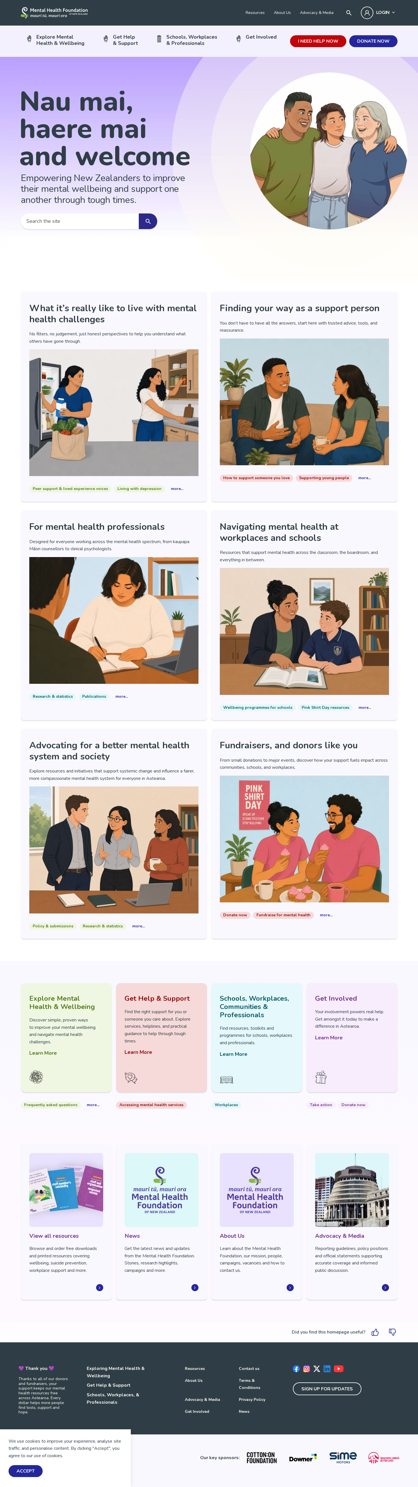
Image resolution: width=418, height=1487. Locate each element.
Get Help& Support (125, 40)
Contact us (249, 1368)
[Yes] (375, 1332)
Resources (255, 12)
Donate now (373, 41)
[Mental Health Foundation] (54, 12)
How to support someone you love (256, 478)
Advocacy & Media (317, 12)
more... (177, 488)
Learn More (43, 1053)
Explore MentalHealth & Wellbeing (60, 40)
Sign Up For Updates (327, 1389)
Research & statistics (53, 696)
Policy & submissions (53, 926)
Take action (321, 1105)
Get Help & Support (109, 1385)
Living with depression (139, 488)
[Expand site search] (348, 12)
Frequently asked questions (50, 1105)
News (244, 1411)
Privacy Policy (252, 1399)
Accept (25, 1471)
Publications (94, 696)
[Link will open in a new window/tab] (262, 1457)
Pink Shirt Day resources (325, 707)
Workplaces (226, 1105)
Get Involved (261, 37)
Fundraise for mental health (283, 915)
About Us (282, 12)
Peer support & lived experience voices (70, 488)
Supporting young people (324, 478)
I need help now (318, 41)
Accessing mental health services (151, 1105)
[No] (392, 1332)
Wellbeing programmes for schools (257, 707)
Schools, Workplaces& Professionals (191, 40)
